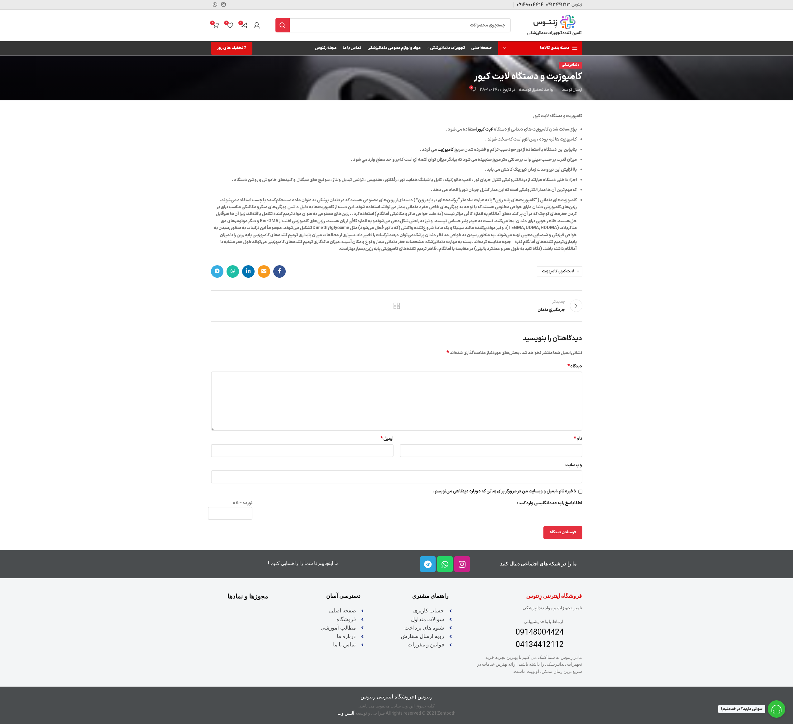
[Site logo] (554, 25)
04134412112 (558, 4)
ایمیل (387, 438)
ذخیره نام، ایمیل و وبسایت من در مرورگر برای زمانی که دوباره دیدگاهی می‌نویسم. (504, 491)
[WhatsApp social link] (233, 271)
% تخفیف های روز (231, 48)
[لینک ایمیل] (264, 271)
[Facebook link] (279, 271)
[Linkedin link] (248, 271)
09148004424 (530, 4)
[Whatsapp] (445, 564)
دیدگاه (574, 366)
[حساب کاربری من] (257, 25)
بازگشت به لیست (396, 306)
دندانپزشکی (570, 65)
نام (578, 438)
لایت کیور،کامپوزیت (558, 271)
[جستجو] (282, 25)
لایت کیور (485, 129)
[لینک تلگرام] (217, 271)
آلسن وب (345, 713)
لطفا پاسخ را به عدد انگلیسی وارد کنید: (549, 503)
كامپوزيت (445, 149)
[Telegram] (428, 564)
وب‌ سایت (573, 465)
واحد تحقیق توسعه (536, 90)
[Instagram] (462, 564)
